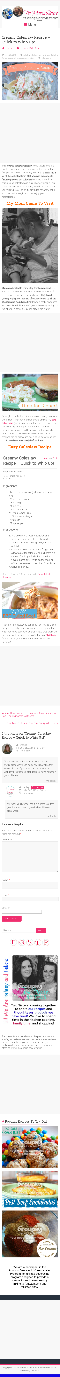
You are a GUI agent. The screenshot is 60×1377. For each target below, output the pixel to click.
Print (54, 458)
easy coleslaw (13, 58)
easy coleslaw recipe (25, 58)
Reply (53, 780)
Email (5, 895)
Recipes (24, 48)
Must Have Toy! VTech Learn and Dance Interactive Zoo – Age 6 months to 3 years (29, 714)
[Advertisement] (30, 133)
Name (6, 880)
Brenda (23, 745)
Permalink (25, 750)
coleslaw (26, 55)
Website (6, 908)
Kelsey (8, 48)
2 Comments (46, 58)
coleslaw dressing (37, 55)
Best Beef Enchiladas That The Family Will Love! (32, 723)
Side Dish (34, 48)
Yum (46, 458)
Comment (7, 839)
